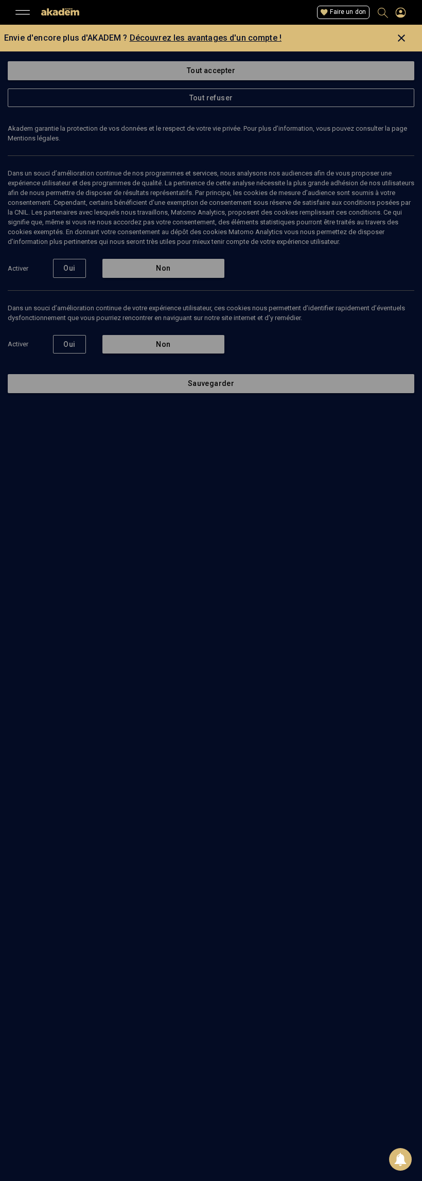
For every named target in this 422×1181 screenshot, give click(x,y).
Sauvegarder (211, 383)
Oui (69, 268)
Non (163, 268)
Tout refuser (211, 98)
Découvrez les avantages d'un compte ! (206, 38)
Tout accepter (211, 70)
